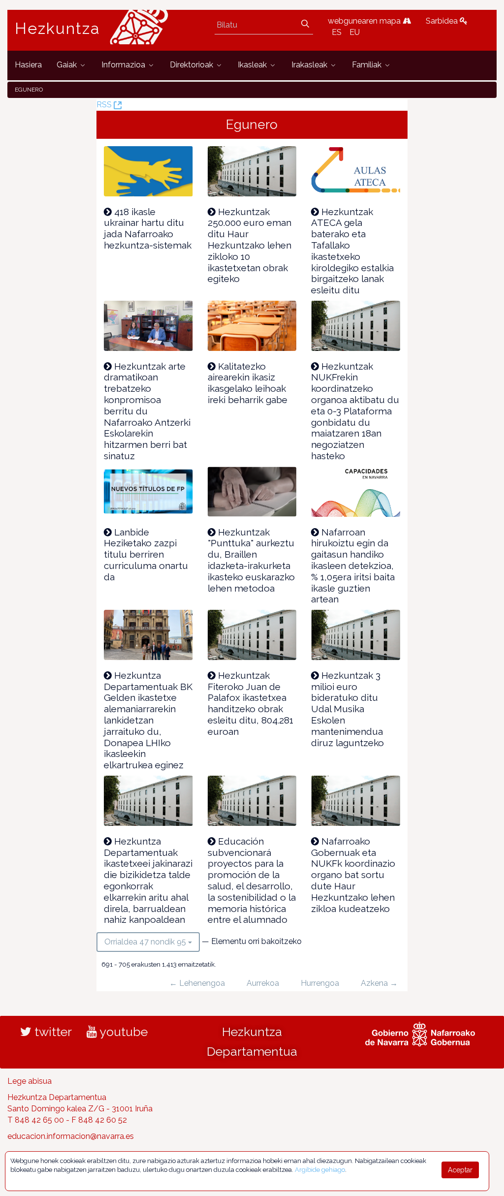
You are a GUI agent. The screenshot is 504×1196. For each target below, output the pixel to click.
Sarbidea (443, 21)
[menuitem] (28, 65)
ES (337, 32)
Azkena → (379, 983)
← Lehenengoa (197, 983)
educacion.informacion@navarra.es (70, 1136)
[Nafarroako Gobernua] (420, 1033)
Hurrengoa (320, 983)
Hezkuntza (57, 28)
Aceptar (460, 1170)
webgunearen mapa (365, 21)
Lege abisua (29, 1081)
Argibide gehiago (320, 1169)
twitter (52, 1031)
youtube (122, 1031)
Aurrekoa (263, 983)
